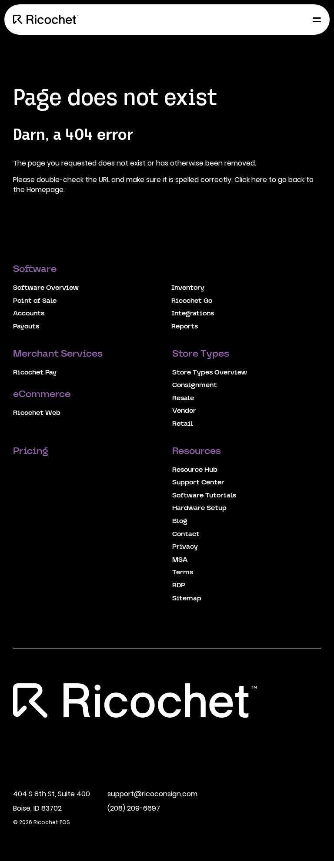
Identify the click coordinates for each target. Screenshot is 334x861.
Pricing (31, 451)
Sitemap (186, 599)
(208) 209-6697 (133, 808)
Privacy (185, 547)
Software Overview (46, 288)
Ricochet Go (191, 301)
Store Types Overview (209, 373)
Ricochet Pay (35, 373)
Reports (184, 327)
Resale (183, 398)
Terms (182, 573)
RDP (178, 586)
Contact (186, 534)
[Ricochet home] (45, 19)
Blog (179, 521)
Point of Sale (35, 301)
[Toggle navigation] (314, 19)
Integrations (192, 314)
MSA (179, 560)
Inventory (187, 288)
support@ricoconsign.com (152, 794)
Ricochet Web (36, 413)
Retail (182, 424)
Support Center (198, 483)
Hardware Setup (199, 508)
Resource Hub (194, 470)
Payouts (26, 327)
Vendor (184, 411)
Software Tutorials (204, 496)
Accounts (28, 314)
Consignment (194, 385)
